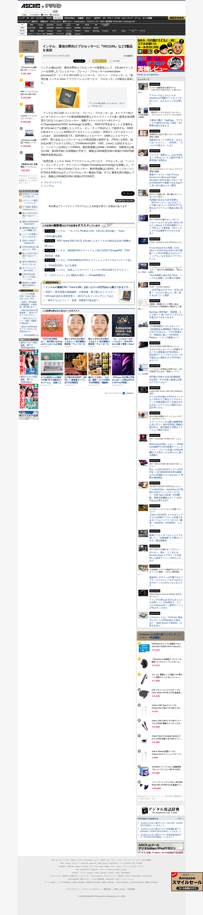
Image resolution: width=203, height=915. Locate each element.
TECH (49, 18)
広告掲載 (131, 889)
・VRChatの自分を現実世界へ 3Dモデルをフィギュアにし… (29, 312)
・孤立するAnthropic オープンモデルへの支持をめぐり (29, 329)
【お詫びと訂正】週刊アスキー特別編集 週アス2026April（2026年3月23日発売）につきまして (160, 830)
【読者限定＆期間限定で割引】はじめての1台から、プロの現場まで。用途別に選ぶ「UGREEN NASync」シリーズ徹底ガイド (166, 333)
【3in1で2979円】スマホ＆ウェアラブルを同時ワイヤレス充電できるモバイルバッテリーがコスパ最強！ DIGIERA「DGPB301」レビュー (166, 520)
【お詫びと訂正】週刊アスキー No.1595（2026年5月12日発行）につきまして (161, 824)
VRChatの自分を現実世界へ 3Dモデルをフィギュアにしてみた (80, 296)
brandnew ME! (68, 33)
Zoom (123, 31)
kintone (50, 31)
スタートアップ (127, 18)
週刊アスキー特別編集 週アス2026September (29, 345)
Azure (59, 31)
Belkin (96, 28)
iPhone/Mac (70, 18)
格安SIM (35, 21)
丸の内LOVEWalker (137, 882)
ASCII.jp (30, 6)
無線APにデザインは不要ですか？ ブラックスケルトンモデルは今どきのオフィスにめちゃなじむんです (167, 581)
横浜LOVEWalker (79, 882)
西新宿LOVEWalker (94, 882)
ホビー (89, 18)
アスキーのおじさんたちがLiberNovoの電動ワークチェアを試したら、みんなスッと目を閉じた (166, 99)
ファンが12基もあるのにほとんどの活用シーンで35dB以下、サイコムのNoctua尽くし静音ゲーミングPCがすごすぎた (166, 603)
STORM (139, 863)
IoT (32, 18)
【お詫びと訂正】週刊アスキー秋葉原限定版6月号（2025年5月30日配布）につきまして (160, 836)
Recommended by (113, 393)
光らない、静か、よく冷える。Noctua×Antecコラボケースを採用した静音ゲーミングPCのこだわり (165, 556)
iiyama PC (93, 863)
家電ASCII (44, 21)
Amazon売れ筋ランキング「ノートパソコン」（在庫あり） (28, 46)
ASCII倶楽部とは (31, 335)
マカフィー (32, 34)
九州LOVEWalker (122, 882)
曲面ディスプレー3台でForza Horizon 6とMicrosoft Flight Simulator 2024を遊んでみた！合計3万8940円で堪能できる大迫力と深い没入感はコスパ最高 (165, 180)
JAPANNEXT (50, 34)
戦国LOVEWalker (152, 882)
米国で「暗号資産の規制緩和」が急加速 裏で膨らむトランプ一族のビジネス (87, 292)
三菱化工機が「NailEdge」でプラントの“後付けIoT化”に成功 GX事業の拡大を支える (166, 123)
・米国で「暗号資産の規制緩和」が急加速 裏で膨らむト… (28, 304)
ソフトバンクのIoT (133, 31)
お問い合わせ (119, 889)
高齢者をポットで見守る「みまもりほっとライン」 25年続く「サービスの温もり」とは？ (166, 143)
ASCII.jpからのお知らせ (148, 819)
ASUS (87, 25)
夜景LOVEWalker (108, 882)
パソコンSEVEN (68, 24)
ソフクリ (142, 31)
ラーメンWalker (50, 882)
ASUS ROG (50, 28)
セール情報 (147, 18)
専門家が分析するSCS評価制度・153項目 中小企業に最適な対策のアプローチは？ (166, 379)
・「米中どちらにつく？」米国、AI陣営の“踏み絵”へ (28, 320)
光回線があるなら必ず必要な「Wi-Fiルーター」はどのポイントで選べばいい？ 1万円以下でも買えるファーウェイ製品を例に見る (166, 205)
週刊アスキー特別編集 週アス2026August (29, 379)
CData (87, 31)
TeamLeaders (79, 21)
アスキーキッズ (23, 21)
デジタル (52, 5)
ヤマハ (114, 31)
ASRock (68, 28)
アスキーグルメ (55, 21)
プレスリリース (53, 182)
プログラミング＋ (109, 876)
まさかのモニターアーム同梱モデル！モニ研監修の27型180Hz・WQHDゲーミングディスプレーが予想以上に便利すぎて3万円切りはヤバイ (166, 355)
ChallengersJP (129, 21)
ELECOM (31, 28)
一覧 (88, 61)
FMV (31, 25)
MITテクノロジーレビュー (125, 879)
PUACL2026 (117, 21)
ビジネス (40, 18)
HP (96, 25)
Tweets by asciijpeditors (148, 74)
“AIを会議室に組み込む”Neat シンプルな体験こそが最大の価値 (165, 276)
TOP (53, 860)
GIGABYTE (59, 28)
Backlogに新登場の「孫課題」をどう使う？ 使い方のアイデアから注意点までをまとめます (166, 315)
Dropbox (78, 31)
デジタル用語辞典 (97, 879)
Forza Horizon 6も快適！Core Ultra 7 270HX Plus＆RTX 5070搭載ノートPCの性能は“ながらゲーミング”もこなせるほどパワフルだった (166, 253)
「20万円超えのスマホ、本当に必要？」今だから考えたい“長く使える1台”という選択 (166, 292)
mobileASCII (110, 879)
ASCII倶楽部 (176, 17)
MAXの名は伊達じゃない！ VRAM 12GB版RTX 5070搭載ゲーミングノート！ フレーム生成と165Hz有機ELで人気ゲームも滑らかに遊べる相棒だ (166, 449)
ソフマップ (59, 34)
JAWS (31, 31)
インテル (49, 185)
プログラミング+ (93, 21)
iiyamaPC (50, 25)
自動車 (81, 18)
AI (28, 18)
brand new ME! (114, 869)
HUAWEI (78, 28)
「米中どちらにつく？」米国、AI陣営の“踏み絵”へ (72, 300)
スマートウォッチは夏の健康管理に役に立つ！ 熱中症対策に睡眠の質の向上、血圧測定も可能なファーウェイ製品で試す (166, 425)
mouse (40, 25)
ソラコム (68, 31)
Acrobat (41, 31)
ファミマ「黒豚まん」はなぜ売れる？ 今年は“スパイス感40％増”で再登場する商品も (166, 158)
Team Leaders (97, 876)
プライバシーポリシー (91, 889)
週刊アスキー (67, 21)
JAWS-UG (70, 866)
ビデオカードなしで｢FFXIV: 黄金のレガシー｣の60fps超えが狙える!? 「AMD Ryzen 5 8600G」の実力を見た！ (165, 621)
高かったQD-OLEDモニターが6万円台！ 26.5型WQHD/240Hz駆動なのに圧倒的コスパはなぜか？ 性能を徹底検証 (166, 473)
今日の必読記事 (73, 879)
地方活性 (109, 21)
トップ (21, 18)
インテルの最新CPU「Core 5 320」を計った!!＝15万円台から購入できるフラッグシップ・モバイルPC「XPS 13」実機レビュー (114, 287)
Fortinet (105, 31)
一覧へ (179, 818)
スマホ (117, 18)
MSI (77, 25)
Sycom (59, 25)
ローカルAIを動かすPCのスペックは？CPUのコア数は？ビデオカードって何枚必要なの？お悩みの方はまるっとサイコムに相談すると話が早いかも (166, 402)
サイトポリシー (73, 889)
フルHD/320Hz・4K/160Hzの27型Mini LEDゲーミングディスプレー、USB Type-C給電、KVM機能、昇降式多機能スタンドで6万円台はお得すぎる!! (166, 495)
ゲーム (138, 18)
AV (104, 18)
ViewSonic (87, 28)
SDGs (102, 21)
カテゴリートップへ (125, 200)
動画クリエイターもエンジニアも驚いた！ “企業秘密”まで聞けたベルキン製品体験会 (166, 538)
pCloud (77, 34)
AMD (41, 28)
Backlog (96, 31)
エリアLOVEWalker (64, 882)
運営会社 (107, 889)
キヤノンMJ (41, 34)
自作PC (97, 18)
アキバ (110, 18)
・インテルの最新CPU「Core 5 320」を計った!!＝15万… (28, 296)
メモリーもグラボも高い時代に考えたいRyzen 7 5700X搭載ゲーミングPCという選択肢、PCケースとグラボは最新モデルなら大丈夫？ (166, 228)
